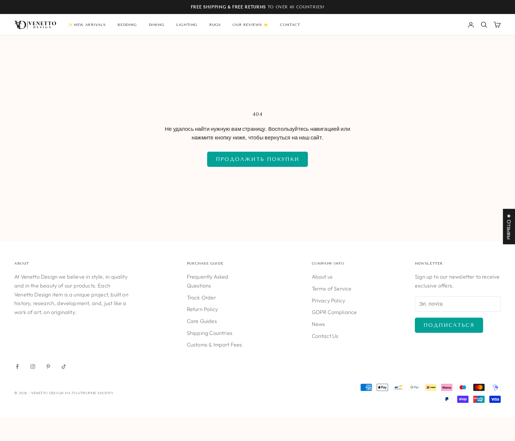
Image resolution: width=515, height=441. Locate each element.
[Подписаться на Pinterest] (48, 366)
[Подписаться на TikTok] (64, 366)
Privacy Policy (328, 300)
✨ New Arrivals (87, 25)
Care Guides (202, 321)
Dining (157, 25)
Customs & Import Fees (214, 344)
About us (322, 276)
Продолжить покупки (258, 159)
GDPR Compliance (334, 312)
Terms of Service (332, 288)
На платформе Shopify (89, 393)
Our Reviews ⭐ (250, 25)
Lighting (186, 25)
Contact (290, 25)
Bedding (126, 25)
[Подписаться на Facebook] (17, 366)
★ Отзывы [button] (508, 227)
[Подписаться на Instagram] (33, 366)
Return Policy (202, 309)
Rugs (215, 25)
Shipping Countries (209, 333)
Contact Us (325, 336)
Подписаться (449, 325)
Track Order (201, 297)
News (318, 324)
